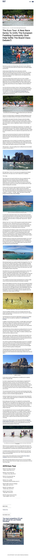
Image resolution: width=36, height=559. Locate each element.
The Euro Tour (5, 509)
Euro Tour (12, 71)
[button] (18, 17)
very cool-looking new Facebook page (18, 91)
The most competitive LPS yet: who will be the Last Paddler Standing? (13, 520)
